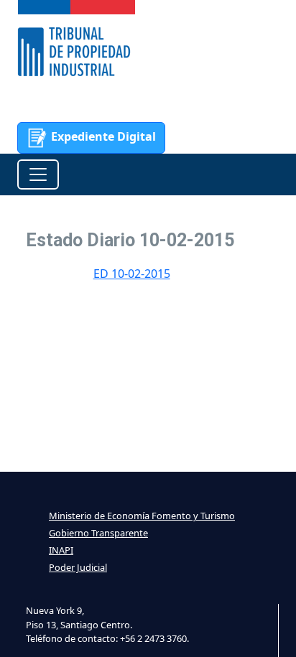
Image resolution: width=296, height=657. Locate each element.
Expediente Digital (102, 136)
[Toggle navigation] (38, 174)
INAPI (61, 550)
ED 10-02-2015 (131, 273)
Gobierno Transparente (98, 532)
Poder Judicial (78, 567)
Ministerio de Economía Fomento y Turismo (142, 515)
